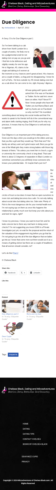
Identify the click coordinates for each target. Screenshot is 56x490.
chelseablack (9, 28)
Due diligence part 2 (10, 314)
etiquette (13, 354)
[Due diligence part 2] (13, 306)
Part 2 (15, 253)
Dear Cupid (6, 336)
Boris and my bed (34, 314)
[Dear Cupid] (13, 328)
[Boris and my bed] (38, 306)
